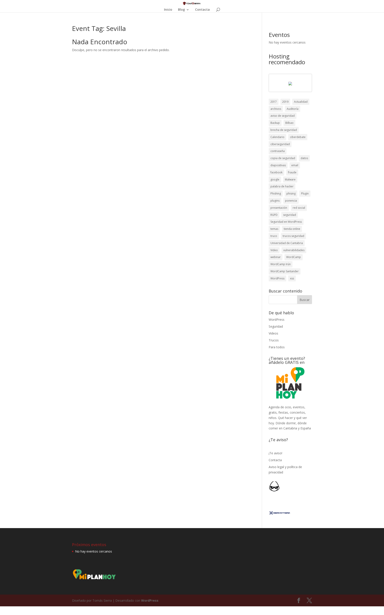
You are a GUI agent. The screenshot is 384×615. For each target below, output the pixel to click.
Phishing (275, 193)
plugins (275, 200)
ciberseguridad (280, 144)
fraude (292, 172)
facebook (276, 172)
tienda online (292, 229)
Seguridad (276, 326)
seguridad (289, 215)
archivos (275, 109)
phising (291, 193)
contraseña (277, 151)
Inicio (168, 10)
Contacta (202, 10)
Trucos (274, 340)
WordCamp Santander (284, 271)
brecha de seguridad (283, 130)
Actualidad (301, 102)
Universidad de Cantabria (286, 243)
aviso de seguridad (282, 116)
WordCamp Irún (280, 264)
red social (299, 208)
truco (273, 236)
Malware (290, 179)
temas (274, 229)
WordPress (277, 278)
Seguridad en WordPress (286, 222)
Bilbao (289, 123)
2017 (273, 102)
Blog (181, 10)
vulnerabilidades (293, 250)
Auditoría (292, 109)
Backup (275, 123)
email (294, 165)
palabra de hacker (282, 186)
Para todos (277, 347)
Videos (273, 333)
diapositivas (278, 165)
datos (304, 158)
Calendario (277, 137)
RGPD (274, 215)
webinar (275, 257)
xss (292, 278)
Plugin (305, 193)
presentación (278, 208)
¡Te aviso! (275, 453)
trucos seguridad (293, 236)
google (274, 179)
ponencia (291, 200)
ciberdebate (298, 137)
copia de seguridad (282, 158)
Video (274, 250)
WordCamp (293, 257)
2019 (285, 102)
